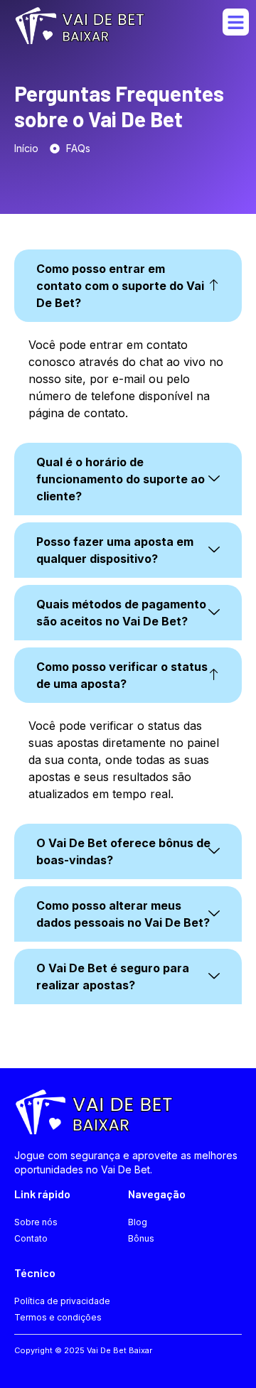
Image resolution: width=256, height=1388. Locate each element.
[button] (236, 22)
